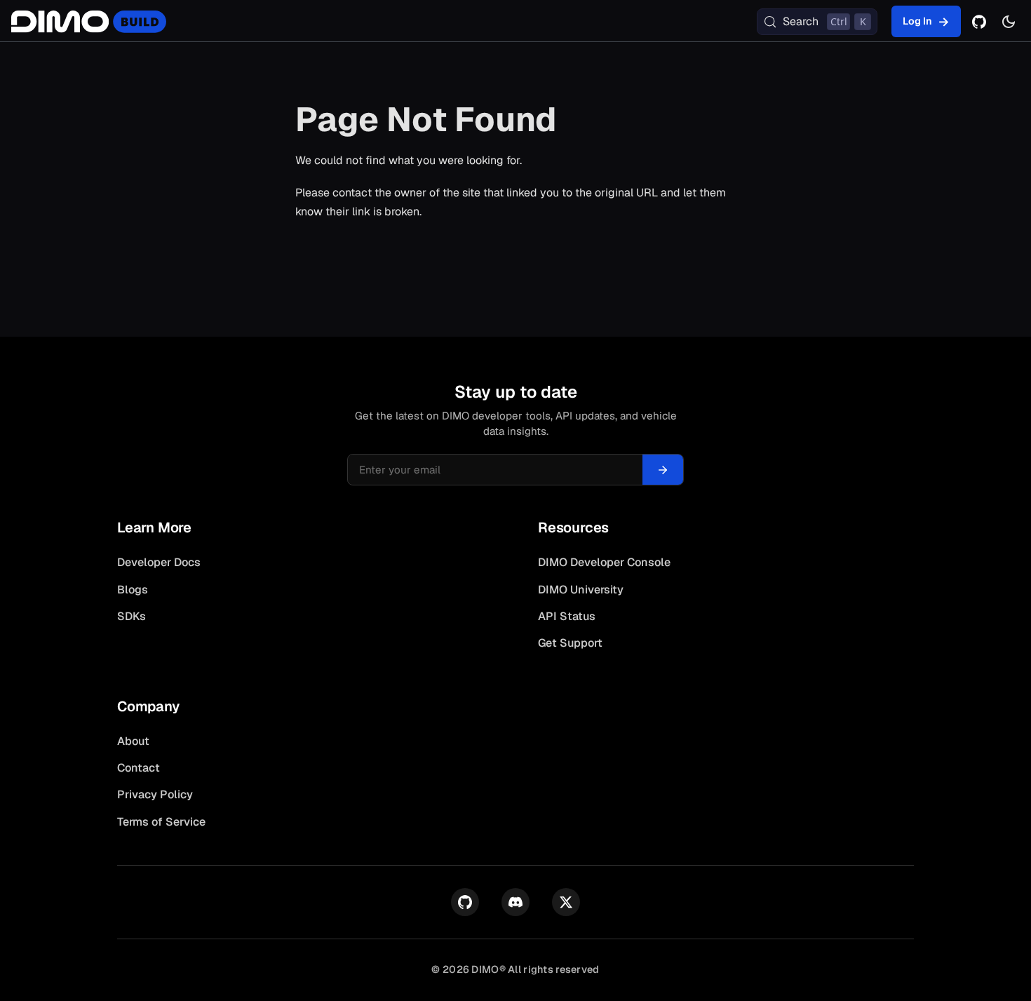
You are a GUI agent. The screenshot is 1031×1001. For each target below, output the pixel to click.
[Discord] (515, 902)
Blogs (132, 589)
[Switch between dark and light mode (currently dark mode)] (1008, 22)
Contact (138, 767)
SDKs (131, 616)
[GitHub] (979, 21)
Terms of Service (161, 821)
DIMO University (581, 589)
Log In (917, 21)
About (133, 741)
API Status (566, 616)
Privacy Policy (155, 794)
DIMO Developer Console (604, 562)
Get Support (570, 643)
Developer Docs (159, 562)
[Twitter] (566, 902)
